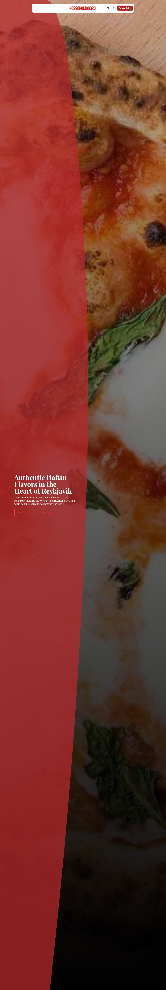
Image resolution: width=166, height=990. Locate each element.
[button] (36, 8)
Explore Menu (48, 512)
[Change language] (108, 8)
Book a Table (125, 8)
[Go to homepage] (83, 8)
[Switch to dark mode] (113, 8)
